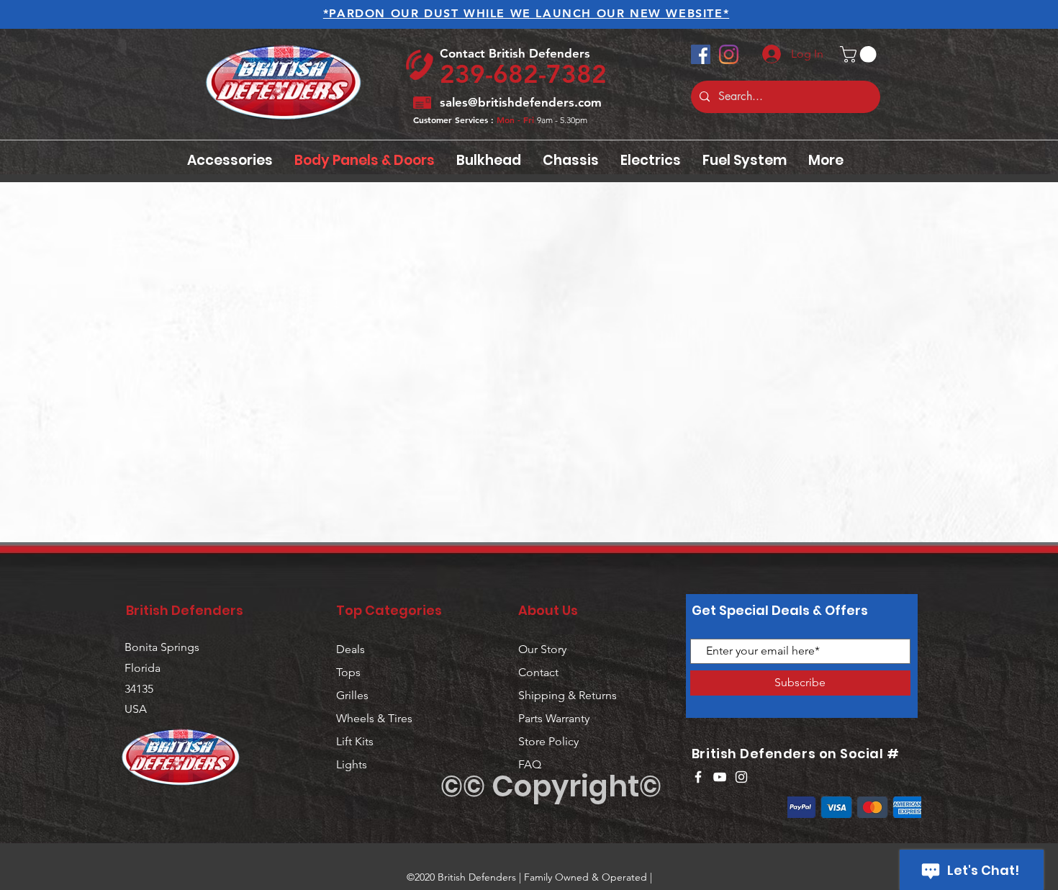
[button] (860, 54)
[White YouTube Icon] (720, 777)
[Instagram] (728, 54)
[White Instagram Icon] (741, 777)
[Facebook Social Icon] (700, 54)
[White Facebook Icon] (698, 777)
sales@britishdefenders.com (521, 102)
